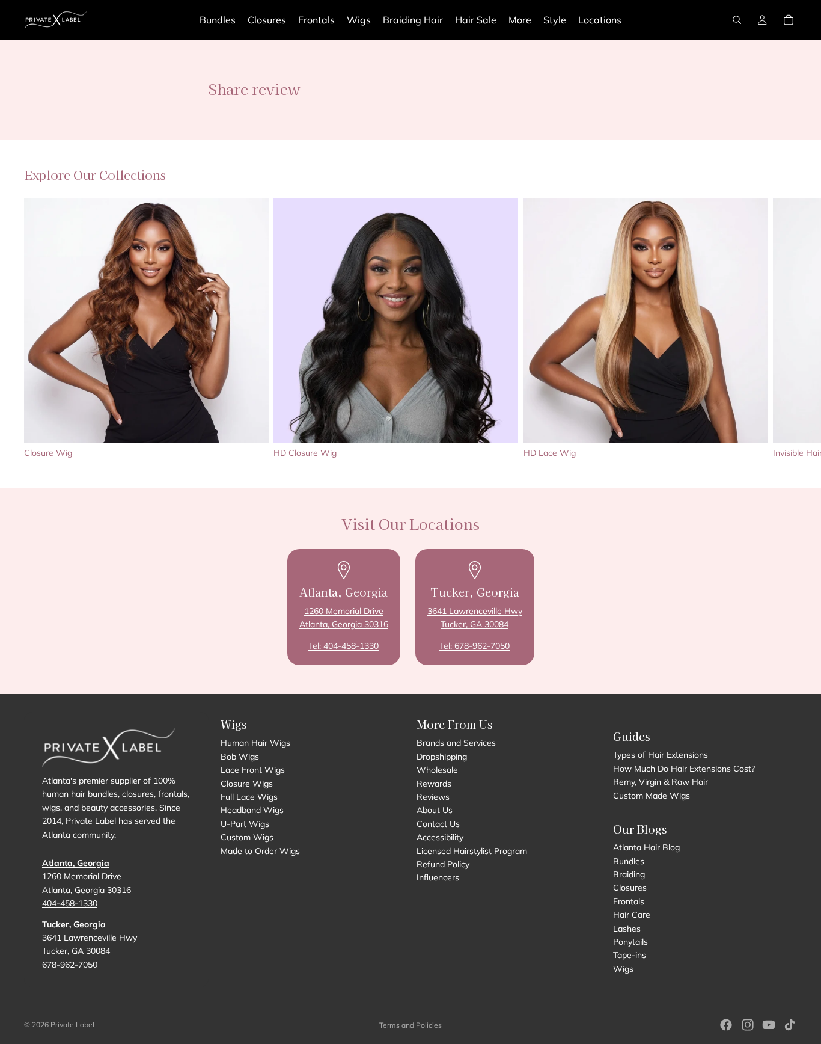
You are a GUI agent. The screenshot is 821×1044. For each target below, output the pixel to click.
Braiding (629, 874)
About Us (435, 810)
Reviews (433, 796)
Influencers (438, 877)
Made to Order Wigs (260, 850)
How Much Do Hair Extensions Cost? (684, 768)
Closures (630, 887)
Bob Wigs (240, 756)
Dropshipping (442, 756)
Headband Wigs (252, 810)
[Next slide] (784, 328)
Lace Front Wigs (253, 769)
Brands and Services (456, 742)
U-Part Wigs (245, 823)
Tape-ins (629, 955)
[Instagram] (747, 1025)
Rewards (434, 783)
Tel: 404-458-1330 (343, 645)
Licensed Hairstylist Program (472, 850)
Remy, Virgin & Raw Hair (660, 781)
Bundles (628, 860)
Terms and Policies (410, 1025)
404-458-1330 (69, 903)
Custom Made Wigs (651, 795)
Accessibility (440, 837)
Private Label (72, 1024)
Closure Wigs (247, 783)
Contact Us (438, 823)
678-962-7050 (69, 964)
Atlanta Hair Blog (646, 847)
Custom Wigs (247, 837)
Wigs (623, 968)
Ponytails (630, 941)
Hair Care (631, 914)
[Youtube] (768, 1025)
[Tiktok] (790, 1025)
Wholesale (437, 769)
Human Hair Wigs (255, 742)
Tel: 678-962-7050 (474, 645)
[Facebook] (726, 1025)
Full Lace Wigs (249, 796)
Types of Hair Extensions (660, 754)
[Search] (737, 20)
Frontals (628, 901)
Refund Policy (443, 864)
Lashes (627, 928)
